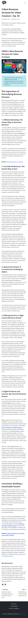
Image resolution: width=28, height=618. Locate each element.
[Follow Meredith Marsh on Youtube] (3, 584)
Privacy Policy (14, 606)
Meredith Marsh (6, 19)
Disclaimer (14, 604)
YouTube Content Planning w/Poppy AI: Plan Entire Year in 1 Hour (7, 593)
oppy (22, 133)
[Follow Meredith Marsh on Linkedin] (5, 584)
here (8, 84)
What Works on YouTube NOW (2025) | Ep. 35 (22, 592)
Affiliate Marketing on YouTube (15, 162)
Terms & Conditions (14, 608)
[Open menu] (25, 3)
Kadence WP (22, 614)
